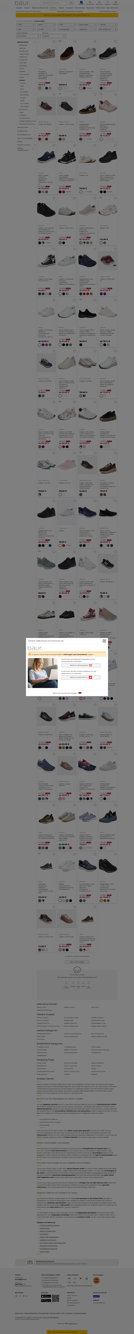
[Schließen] (104, 640)
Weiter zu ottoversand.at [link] (79, 665)
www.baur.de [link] (65, 693)
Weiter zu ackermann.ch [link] (79, 677)
